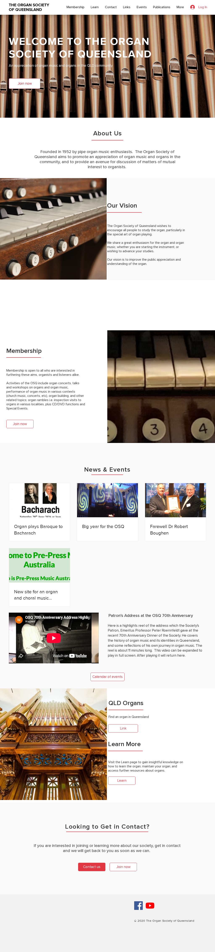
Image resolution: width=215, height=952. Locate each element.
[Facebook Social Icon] (138, 905)
